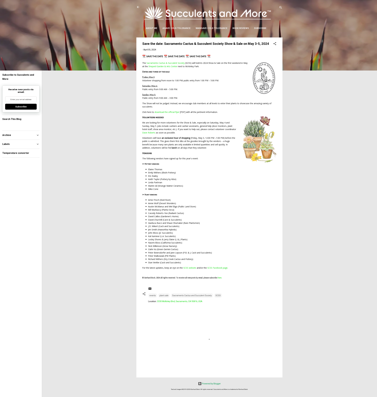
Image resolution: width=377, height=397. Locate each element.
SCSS (218, 295)
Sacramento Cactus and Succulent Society (192, 295)
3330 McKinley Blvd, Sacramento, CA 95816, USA (179, 301)
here (219, 277)
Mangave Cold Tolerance (211, 28)
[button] (275, 44)
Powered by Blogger (211, 383)
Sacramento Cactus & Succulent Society (166, 63)
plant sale (163, 295)
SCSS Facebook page (217, 267)
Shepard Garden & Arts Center (162, 66)
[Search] (280, 8)
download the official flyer (167, 112)
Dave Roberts (148, 132)
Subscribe (260, 28)
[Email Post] (150, 289)
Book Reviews (241, 28)
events (152, 295)
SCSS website (189, 267)
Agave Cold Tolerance (176, 28)
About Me (151, 28)
